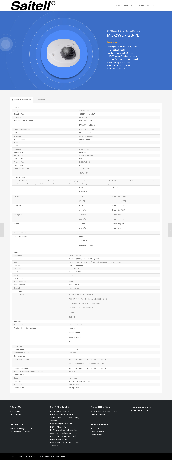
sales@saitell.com (23, 431)
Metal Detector (97, 431)
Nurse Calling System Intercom (104, 411)
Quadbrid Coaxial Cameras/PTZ (63, 433)
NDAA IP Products (58, 427)
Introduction (15, 411)
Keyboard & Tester (58, 439)
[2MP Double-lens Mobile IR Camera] (170, 230)
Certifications (15, 414)
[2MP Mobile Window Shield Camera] (2, 230)
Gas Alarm (95, 428)
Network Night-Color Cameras (63, 423)
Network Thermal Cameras (62, 414)
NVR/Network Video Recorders (63, 430)
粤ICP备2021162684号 (60, 456)
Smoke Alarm (96, 434)
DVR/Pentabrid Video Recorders (64, 436)
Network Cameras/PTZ (60, 411)
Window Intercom (98, 414)
